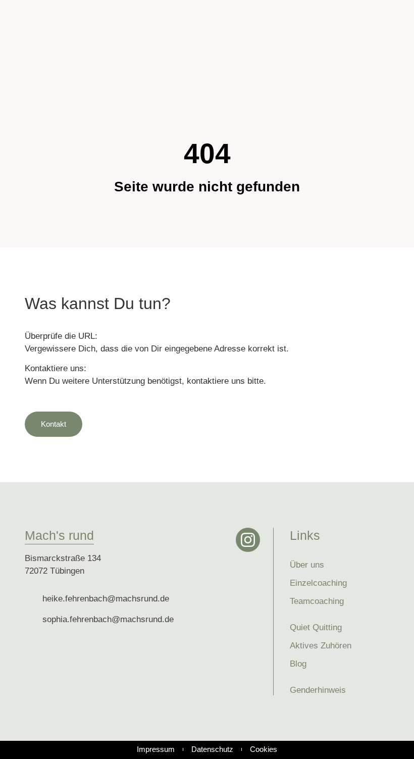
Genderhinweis (318, 690)
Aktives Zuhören (320, 645)
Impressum (156, 749)
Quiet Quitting (316, 627)
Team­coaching (317, 601)
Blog (298, 664)
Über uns (307, 565)
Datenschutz (212, 749)
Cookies (263, 749)
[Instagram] (248, 540)
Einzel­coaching (318, 583)
